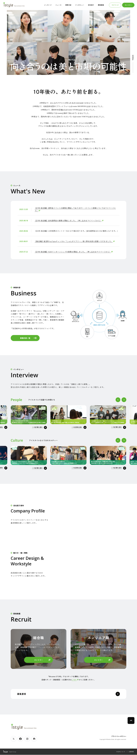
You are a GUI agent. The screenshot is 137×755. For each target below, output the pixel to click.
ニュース (58, 5)
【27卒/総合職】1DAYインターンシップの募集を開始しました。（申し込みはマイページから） (73, 251)
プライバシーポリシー (118, 736)
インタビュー (79, 5)
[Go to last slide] (118, 399)
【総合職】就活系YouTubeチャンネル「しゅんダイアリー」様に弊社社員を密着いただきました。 (74, 241)
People (16, 399)
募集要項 (21, 693)
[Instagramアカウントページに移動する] (27, 739)
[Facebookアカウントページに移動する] (20, 739)
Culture (17, 440)
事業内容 (68, 5)
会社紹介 (91, 5)
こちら (74, 680)
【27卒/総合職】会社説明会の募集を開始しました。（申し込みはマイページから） (68, 220)
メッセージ (48, 5)
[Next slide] (124, 399)
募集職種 (101, 5)
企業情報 (131, 752)
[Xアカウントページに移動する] (13, 739)
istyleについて (120, 752)
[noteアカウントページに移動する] (34, 739)
